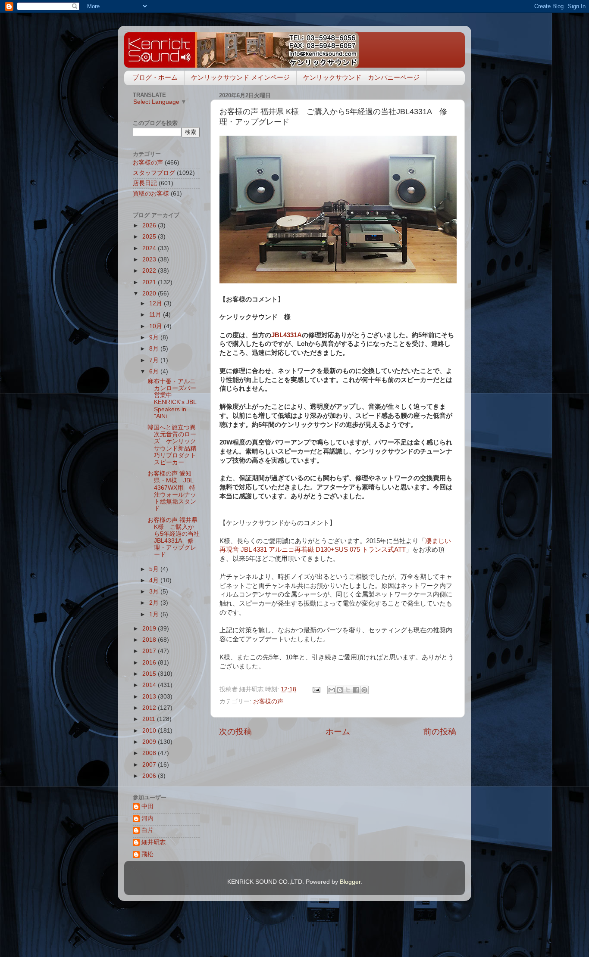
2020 (150, 293)
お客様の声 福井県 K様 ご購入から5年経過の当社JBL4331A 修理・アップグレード (173, 537)
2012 (150, 708)
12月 (156, 303)
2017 (150, 651)
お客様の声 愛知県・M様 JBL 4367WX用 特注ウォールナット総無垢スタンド (171, 491)
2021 (150, 282)
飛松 (147, 854)
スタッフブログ (154, 173)
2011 (149, 719)
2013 (150, 696)
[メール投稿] (316, 689)
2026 (150, 225)
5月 (154, 569)
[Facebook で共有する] (356, 690)
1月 (154, 614)
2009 (150, 742)
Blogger (350, 882)
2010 (150, 730)
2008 (150, 753)
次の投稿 (235, 731)
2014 (150, 685)
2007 (150, 764)
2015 (150, 674)
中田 (147, 806)
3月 (154, 591)
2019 (150, 628)
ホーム (338, 731)
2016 (150, 662)
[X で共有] (348, 690)
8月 (154, 348)
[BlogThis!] (339, 690)
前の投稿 (439, 731)
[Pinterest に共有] (364, 690)
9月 (154, 337)
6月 (154, 371)
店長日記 (145, 183)
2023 (150, 259)
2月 (154, 603)
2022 (150, 270)
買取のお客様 (151, 193)
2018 (150, 640)
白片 (147, 830)
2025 (150, 236)
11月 (156, 314)
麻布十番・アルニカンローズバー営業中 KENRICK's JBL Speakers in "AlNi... (171, 398)
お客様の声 (268, 701)
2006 (150, 776)
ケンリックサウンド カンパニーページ (361, 77)
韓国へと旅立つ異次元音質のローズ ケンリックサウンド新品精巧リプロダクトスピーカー (171, 445)
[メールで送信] (331, 690)
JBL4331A (286, 335)
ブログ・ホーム (155, 77)
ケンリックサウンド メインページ (240, 77)
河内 (147, 818)
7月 (154, 360)
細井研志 (153, 842)
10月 (156, 326)
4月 (154, 580)
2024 (150, 248)
